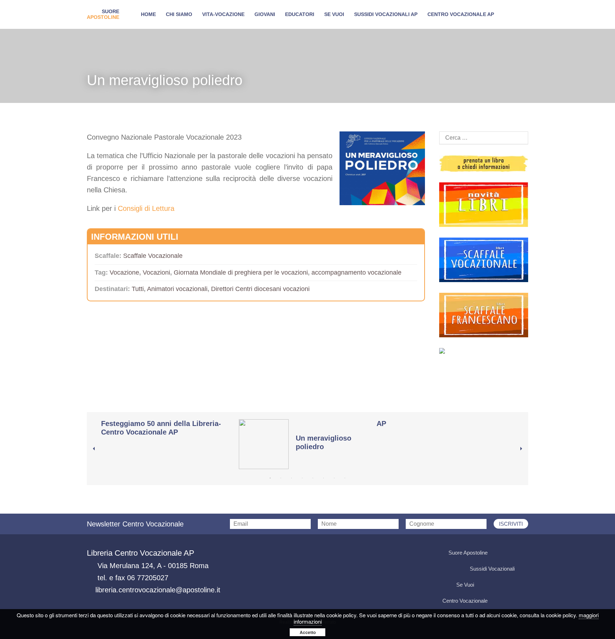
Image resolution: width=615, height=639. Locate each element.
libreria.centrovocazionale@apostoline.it (157, 590)
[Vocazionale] (483, 260)
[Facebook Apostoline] (494, 553)
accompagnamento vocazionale (356, 272)
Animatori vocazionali (177, 288)
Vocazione (124, 272)
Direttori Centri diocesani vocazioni (260, 288)
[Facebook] (448, 374)
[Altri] (483, 351)
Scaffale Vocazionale (153, 255)
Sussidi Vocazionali (492, 569)
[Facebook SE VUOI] (481, 585)
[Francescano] (483, 315)
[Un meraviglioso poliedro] (304, 444)
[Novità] (483, 204)
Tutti (138, 288)
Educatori (299, 14)
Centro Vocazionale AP (460, 14)
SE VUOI (334, 14)
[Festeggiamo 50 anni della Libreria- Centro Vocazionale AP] (166, 429)
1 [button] (270, 478)
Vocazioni (156, 272)
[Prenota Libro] (483, 163)
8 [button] (344, 478)
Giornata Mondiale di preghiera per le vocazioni (241, 272)
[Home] (103, 15)
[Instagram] (519, 374)
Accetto (308, 632)
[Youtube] (484, 374)
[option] (170, 429)
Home (148, 14)
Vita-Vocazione (223, 14)
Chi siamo (179, 14)
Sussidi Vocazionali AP (385, 14)
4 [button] (302, 478)
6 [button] (323, 478)
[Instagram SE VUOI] (521, 553)
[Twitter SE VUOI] (494, 585)
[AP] (442, 425)
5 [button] (312, 478)
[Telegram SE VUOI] (521, 585)
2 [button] (280, 478)
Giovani (264, 14)
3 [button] (291, 478)
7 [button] (334, 478)
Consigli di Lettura (146, 208)
